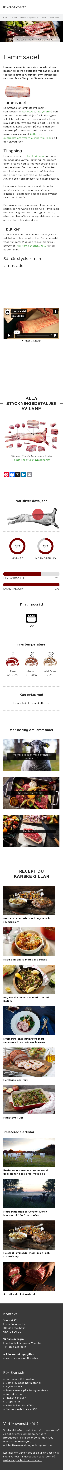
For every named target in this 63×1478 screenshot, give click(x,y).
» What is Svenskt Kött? (18, 1405)
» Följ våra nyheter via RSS (20, 1409)
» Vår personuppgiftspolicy (20, 1358)
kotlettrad (28, 111)
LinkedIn (20, 1346)
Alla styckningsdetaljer (36, 39)
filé (38, 111)
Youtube (36, 1343)
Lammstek (19, 703)
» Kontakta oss (12, 1394)
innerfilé (39, 138)
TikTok (7, 1346)
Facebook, (10, 1343)
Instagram (23, 1343)
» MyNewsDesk (13, 1386)
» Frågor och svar (14, 1397)
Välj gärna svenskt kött (31, 245)
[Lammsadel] (17, 91)
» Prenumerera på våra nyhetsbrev (25, 1390)
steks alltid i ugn (33, 156)
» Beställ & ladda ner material (22, 1382)
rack (48, 138)
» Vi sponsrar (11, 1401)
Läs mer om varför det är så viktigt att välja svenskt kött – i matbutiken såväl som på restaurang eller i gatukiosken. (31, 1456)
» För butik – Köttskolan (18, 1379)
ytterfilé (47, 111)
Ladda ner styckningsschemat (31, 459)
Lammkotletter (39, 703)
